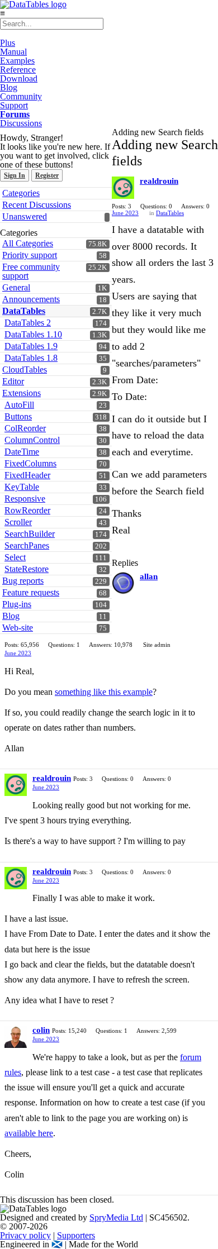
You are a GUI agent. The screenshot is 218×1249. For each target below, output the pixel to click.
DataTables (23, 311)
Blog (8, 87)
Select (15, 557)
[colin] (15, 1037)
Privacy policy (25, 1235)
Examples (17, 60)
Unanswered (24, 216)
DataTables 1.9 (31, 346)
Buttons (18, 416)
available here (28, 1133)
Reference (18, 69)
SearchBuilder (29, 533)
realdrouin (159, 181)
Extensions (21, 393)
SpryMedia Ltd (116, 1217)
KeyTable (21, 487)
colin (41, 1030)
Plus (7, 42)
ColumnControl (32, 440)
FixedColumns (30, 463)
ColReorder (25, 428)
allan (149, 576)
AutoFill (19, 404)
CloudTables (24, 369)
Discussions (21, 123)
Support (14, 105)
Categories (21, 193)
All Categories (27, 243)
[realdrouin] (123, 188)
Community (21, 96)
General (16, 287)
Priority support (29, 255)
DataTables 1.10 (33, 334)
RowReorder (27, 510)
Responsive (24, 498)
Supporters (76, 1235)
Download (18, 78)
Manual (13, 51)
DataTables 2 (27, 322)
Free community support (31, 271)
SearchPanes (26, 545)
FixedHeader (27, 475)
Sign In (14, 175)
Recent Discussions (36, 204)
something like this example (104, 692)
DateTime (21, 451)
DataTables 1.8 (31, 358)
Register (47, 175)
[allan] (123, 583)
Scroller (18, 522)
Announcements (31, 299)
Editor (13, 381)
